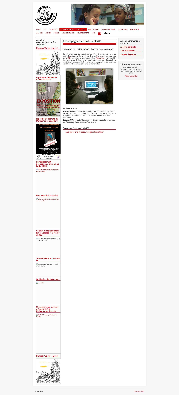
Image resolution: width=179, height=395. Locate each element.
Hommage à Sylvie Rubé (47, 195)
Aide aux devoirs (127, 50)
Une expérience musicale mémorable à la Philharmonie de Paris (47, 309)
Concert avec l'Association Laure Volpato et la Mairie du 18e (47, 232)
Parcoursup (100, 58)
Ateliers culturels (128, 47)
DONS (94, 33)
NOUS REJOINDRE (83, 33)
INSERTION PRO (93, 29)
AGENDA (48, 33)
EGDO (38, 29)
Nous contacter (131, 75)
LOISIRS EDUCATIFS (108, 29)
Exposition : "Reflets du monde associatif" (46, 78)
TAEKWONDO (53, 29)
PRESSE (56, 33)
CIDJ (69, 58)
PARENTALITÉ (134, 29)
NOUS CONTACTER (68, 33)
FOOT (45, 29)
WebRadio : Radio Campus (47, 279)
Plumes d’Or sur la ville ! (46, 48)
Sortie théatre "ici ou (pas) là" (48, 259)
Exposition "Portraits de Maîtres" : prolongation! (47, 120)
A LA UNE (39, 33)
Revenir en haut (139, 391)
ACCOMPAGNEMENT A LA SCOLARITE (73, 29)
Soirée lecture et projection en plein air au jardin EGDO (47, 164)
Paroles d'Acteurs (128, 54)
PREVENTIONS (122, 29)
